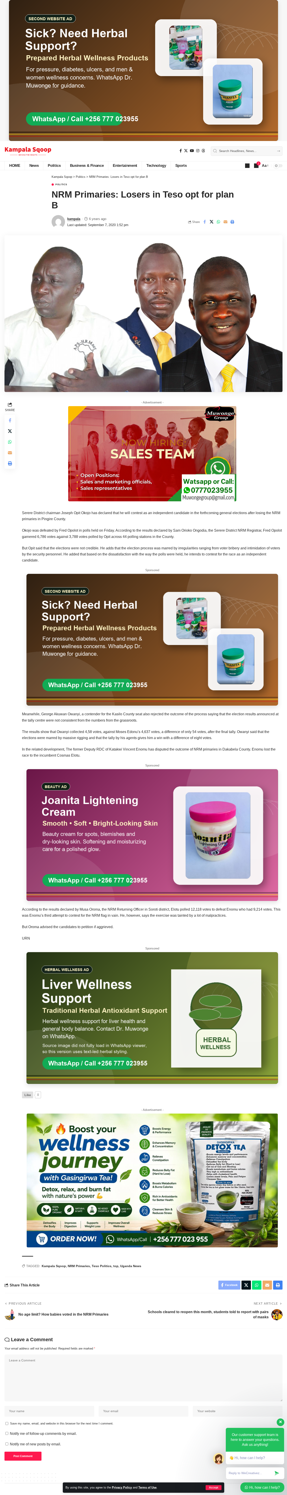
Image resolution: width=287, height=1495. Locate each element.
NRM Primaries (79, 1266)
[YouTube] (192, 151)
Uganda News (130, 1266)
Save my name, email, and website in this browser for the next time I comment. (61, 1423)
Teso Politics (101, 1266)
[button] (247, 165)
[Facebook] (180, 151)
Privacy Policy (122, 1487)
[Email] (225, 221)
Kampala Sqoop (54, 1266)
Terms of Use (147, 1487)
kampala (73, 219)
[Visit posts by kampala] (58, 222)
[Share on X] (211, 221)
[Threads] (203, 151)
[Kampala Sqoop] (27, 151)
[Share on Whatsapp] (218, 221)
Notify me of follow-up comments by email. (43, 1434)
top (115, 1266)
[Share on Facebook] (204, 221)
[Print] (232, 221)
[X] (186, 151)
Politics (61, 184)
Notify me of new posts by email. (35, 1444)
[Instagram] (197, 151)
